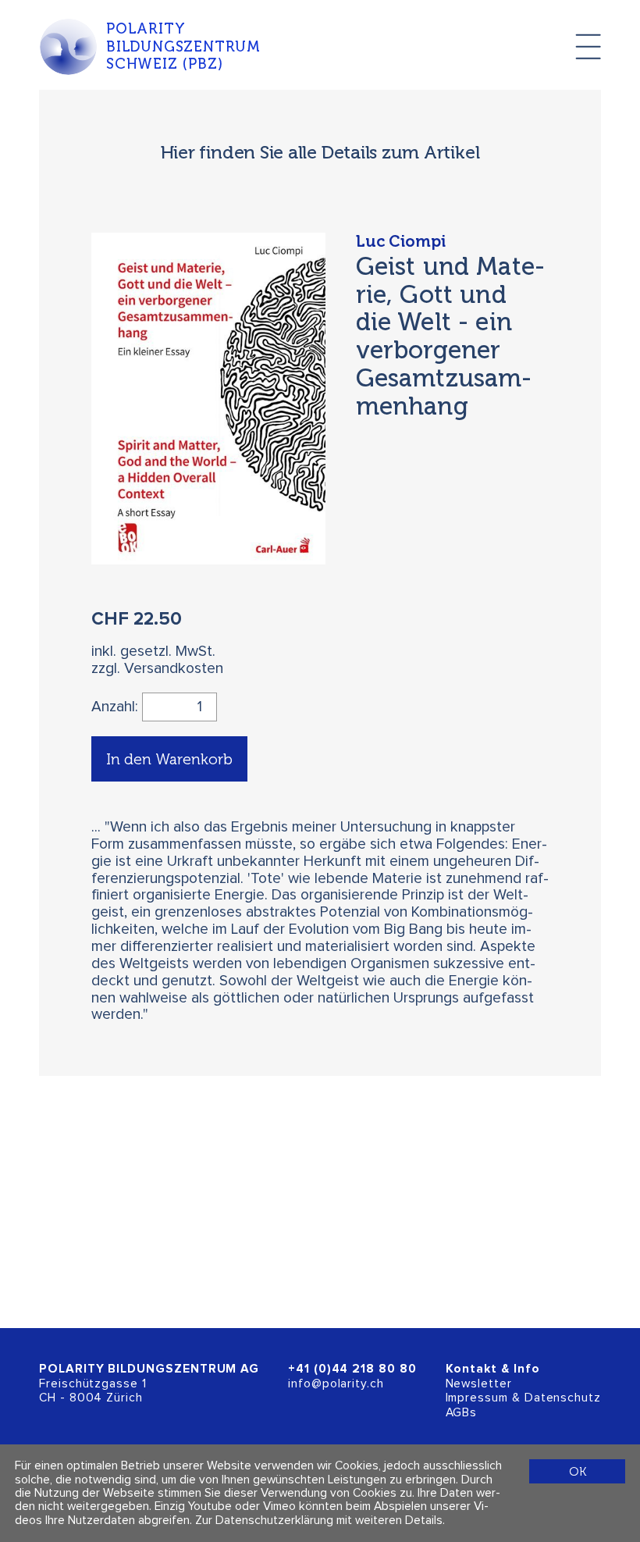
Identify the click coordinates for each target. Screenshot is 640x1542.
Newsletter (479, 1384)
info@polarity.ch (336, 1384)
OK (577, 1471)
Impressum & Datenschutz (523, 1398)
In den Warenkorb (169, 759)
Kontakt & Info (493, 1369)
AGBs (462, 1413)
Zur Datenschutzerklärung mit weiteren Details (319, 1520)
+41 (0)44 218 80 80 (352, 1369)
